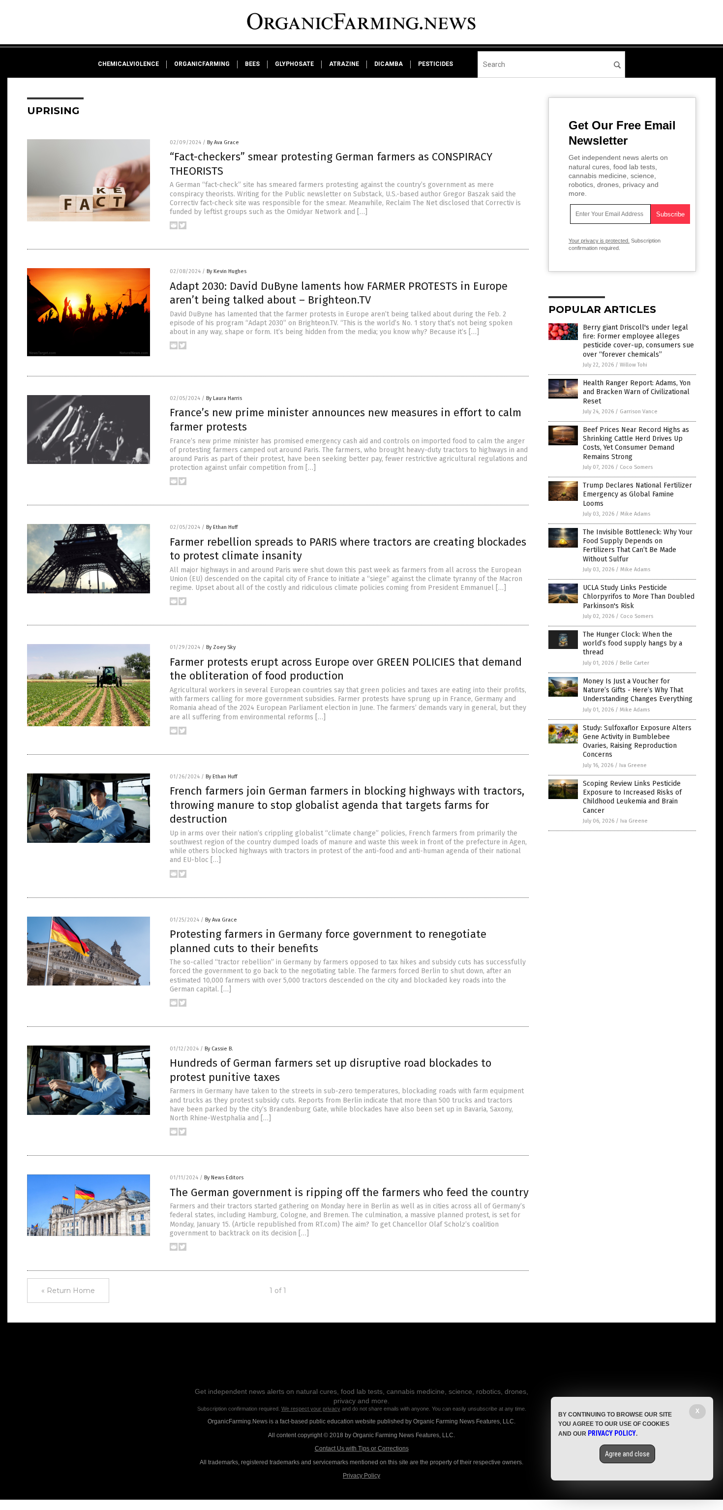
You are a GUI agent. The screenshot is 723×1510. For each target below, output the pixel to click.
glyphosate (294, 64)
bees (252, 64)
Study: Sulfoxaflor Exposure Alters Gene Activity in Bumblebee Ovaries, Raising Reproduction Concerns (637, 741)
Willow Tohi (633, 365)
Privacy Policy (361, 1475)
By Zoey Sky (221, 647)
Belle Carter (634, 663)
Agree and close (627, 1454)
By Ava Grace (223, 142)
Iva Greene (633, 765)
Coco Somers (636, 467)
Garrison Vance (639, 411)
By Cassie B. (219, 1049)
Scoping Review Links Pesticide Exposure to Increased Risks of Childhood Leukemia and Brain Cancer (632, 797)
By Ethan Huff (222, 527)
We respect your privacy (310, 1409)
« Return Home (68, 1290)
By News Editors (223, 1177)
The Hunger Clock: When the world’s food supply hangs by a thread (632, 643)
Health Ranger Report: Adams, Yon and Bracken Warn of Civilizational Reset (637, 392)
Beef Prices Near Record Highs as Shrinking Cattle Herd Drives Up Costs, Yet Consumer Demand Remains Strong (636, 443)
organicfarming (202, 64)
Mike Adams (635, 514)
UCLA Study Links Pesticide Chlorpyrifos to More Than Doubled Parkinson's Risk (638, 597)
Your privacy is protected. (599, 241)
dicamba (388, 64)
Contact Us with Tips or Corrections (362, 1448)
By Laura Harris (224, 398)
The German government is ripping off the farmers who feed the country (349, 1192)
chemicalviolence (128, 64)
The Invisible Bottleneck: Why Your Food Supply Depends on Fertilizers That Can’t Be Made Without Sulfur (638, 545)
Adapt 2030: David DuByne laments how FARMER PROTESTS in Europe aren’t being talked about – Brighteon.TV (339, 293)
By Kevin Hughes (226, 271)
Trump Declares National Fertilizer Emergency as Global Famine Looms (637, 494)
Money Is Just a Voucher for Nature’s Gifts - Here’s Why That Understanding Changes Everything (638, 690)
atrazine (344, 64)
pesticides (435, 64)
